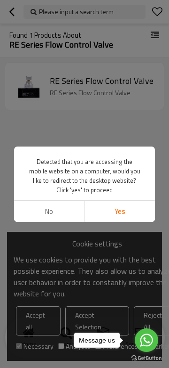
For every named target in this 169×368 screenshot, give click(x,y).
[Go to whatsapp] (146, 340)
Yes (120, 211)
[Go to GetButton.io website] (146, 358)
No (49, 211)
